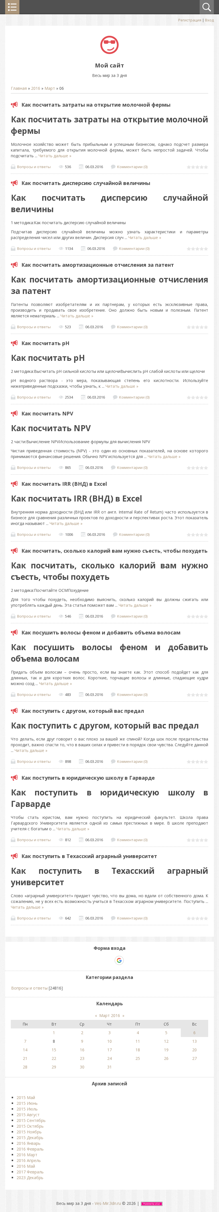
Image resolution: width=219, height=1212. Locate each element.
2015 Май (26, 1097)
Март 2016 (109, 1015)
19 (166, 1049)
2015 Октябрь (30, 1126)
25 (137, 1058)
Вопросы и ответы (34, 166)
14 (25, 1049)
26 (166, 1058)
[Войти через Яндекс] (109, 960)
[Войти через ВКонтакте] (99, 960)
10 (109, 1041)
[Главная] (109, 52)
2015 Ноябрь (29, 1132)
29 (54, 1067)
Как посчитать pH (45, 343)
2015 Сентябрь (31, 1120)
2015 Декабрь (30, 1137)
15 (54, 1049)
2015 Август (28, 1114)
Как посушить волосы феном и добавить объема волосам (101, 632)
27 (194, 1058)
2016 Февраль (30, 1149)
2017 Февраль (30, 1172)
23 (82, 1058)
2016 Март (27, 1154)
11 (137, 1041)
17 (109, 1049)
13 (194, 1041)
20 (194, 1049)
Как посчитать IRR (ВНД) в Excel (64, 483)
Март (49, 88)
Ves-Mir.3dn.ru (108, 1203)
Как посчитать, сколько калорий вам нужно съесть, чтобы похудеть (114, 550)
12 (166, 1041)
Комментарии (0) (132, 166)
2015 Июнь (27, 1103)
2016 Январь (28, 1143)
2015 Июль (27, 1109)
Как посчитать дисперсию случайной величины (85, 183)
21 (25, 1058)
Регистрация (189, 20)
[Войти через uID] (90, 960)
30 (82, 1067)
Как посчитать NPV (47, 413)
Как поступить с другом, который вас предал (82, 710)
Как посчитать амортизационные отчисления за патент (97, 264)
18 (137, 1049)
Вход (209, 20)
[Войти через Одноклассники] (129, 960)
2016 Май (26, 1166)
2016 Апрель (29, 1160)
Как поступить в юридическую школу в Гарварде (88, 777)
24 (109, 1058)
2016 (35, 88)
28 (25, 1067)
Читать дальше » (54, 155)
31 (109, 1067)
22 (54, 1058)
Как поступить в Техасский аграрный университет (89, 856)
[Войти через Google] (119, 960)
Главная (19, 88)
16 (82, 1049)
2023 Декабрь (30, 1177)
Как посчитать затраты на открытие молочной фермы (96, 104)
